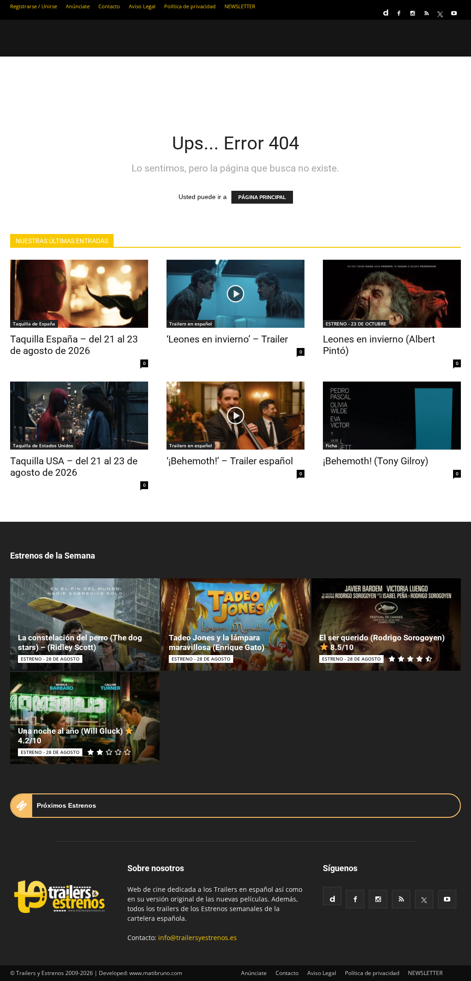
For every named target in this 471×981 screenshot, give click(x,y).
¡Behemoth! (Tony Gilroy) (375, 461)
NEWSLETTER (239, 6)
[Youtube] (454, 13)
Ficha (331, 445)
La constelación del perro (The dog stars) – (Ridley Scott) (80, 642)
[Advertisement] (235, 88)
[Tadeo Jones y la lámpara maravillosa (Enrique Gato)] (235, 624)
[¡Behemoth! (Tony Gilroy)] (392, 416)
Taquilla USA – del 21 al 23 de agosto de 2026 (74, 467)
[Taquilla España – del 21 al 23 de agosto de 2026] (79, 294)
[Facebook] (399, 13)
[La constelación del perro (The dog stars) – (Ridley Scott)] (85, 624)
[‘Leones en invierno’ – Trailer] (235, 294)
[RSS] (426, 13)
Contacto (109, 6)
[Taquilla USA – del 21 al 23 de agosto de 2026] (79, 416)
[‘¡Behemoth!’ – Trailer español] (235, 416)
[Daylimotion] (385, 9)
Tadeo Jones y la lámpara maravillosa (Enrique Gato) (216, 642)
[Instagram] (412, 13)
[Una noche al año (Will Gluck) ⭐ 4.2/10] (85, 718)
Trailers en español (190, 323)
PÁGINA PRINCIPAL (262, 197)
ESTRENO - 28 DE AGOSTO (50, 659)
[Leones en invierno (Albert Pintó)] (392, 294)
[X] (440, 13)
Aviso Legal (142, 6)
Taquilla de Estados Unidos (43, 445)
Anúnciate (78, 6)
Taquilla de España (34, 323)
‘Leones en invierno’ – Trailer (227, 339)
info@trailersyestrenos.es (197, 937)
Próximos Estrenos (66, 805)
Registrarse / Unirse (33, 6)
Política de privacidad (190, 6)
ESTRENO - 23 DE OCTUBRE (356, 323)
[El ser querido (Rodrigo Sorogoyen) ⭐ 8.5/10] (386, 624)
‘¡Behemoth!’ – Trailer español (230, 461)
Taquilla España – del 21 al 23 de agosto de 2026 (74, 345)
